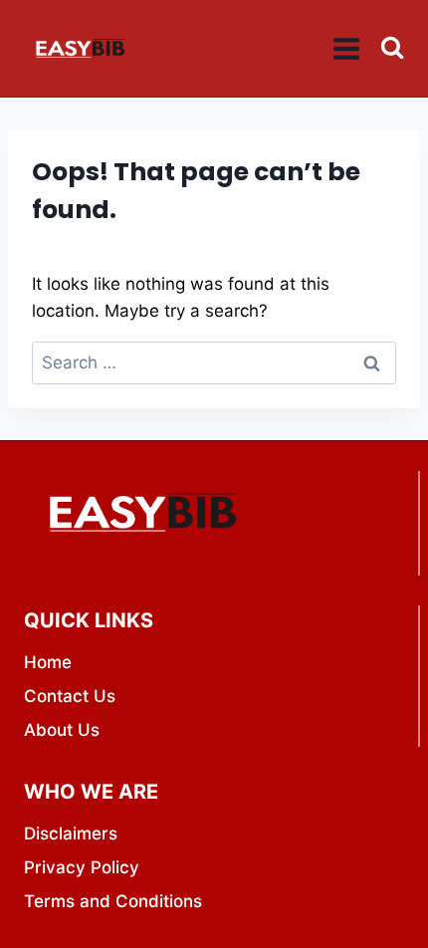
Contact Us (69, 696)
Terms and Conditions (113, 901)
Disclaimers (70, 833)
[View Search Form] (392, 48)
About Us (62, 730)
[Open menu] (346, 48)
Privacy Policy (81, 867)
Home (48, 662)
